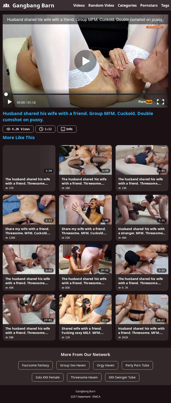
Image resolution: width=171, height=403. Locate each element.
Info (69, 129)
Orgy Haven (105, 365)
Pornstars (149, 5)
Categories (127, 5)
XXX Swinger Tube (122, 377)
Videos (79, 5)
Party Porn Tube (137, 365)
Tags (165, 5)
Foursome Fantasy (35, 365)
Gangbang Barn (33, 5)
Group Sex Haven (73, 365)
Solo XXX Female (48, 377)
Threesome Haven (84, 377)
